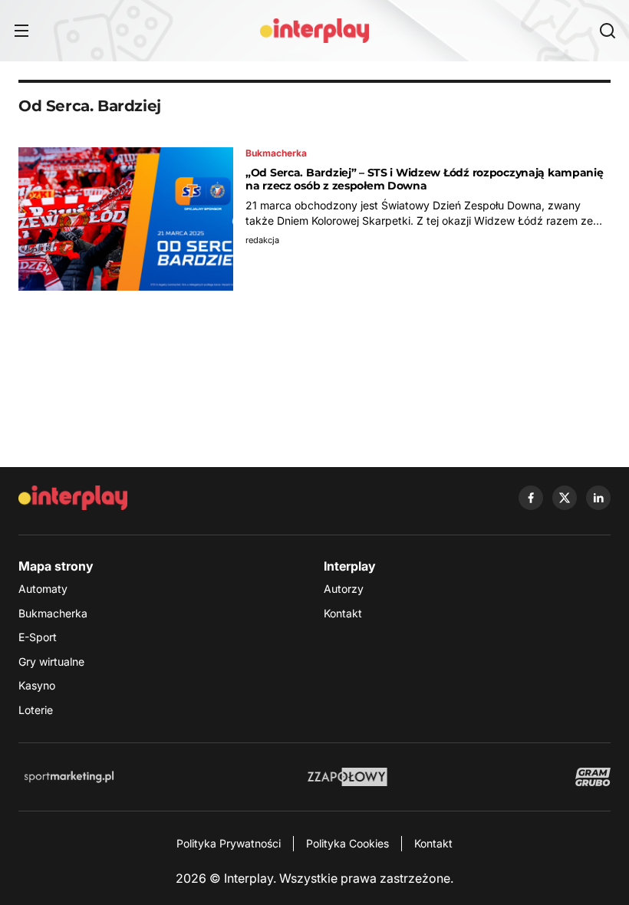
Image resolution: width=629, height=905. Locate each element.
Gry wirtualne (51, 661)
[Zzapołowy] (348, 777)
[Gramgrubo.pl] (593, 777)
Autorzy (344, 588)
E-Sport (37, 636)
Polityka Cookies (347, 843)
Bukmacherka (52, 613)
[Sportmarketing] (69, 777)
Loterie (35, 709)
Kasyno (36, 685)
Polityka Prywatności (228, 843)
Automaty (43, 588)
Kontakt (343, 613)
